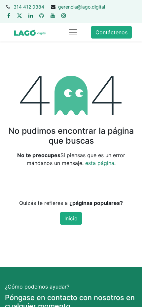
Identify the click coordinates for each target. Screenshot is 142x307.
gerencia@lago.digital (81, 7)
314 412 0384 (29, 7)
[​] (9, 15)
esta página (99, 163)
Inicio (71, 218)
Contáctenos (111, 32)
